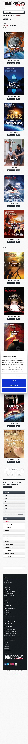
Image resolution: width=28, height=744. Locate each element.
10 (22, 472)
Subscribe (9, 527)
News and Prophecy (9, 553)
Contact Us (7, 587)
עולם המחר (6, 646)
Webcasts (6, 600)
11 (7, 474)
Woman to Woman (9, 544)
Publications (11, 15)
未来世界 (6, 644)
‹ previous (14, 469)
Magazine (7, 521)
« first (7, 469)
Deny (14, 389)
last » (14, 476)
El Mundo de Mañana (10, 631)
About (6, 585)
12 (12, 474)
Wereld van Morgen (9, 635)
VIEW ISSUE (11, 63)
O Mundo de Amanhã (10, 640)
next (21, 514)
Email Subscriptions (9, 608)
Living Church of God (18, 674)
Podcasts (6, 602)
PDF (19, 63)
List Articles (12, 26)
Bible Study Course (9, 547)
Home (5, 15)
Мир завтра (7, 651)
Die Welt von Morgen (10, 633)
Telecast (6, 580)
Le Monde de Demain (9, 629)
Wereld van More (9, 638)
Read (6, 519)
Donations (7, 589)
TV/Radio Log (8, 583)
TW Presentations (9, 596)
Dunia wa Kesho (8, 653)
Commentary (7, 536)
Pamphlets (7, 541)
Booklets (7, 530)
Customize (13, 385)
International (8, 626)
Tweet (4, 23)
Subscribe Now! (7, 487)
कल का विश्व (6, 648)
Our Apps (6, 598)
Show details (19, 376)
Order (8, 533)
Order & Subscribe (9, 593)
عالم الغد (6, 642)
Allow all (14, 380)
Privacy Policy (21, 670)
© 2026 (7, 670)
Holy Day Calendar (9, 591)
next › (19, 474)
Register (9, 550)
